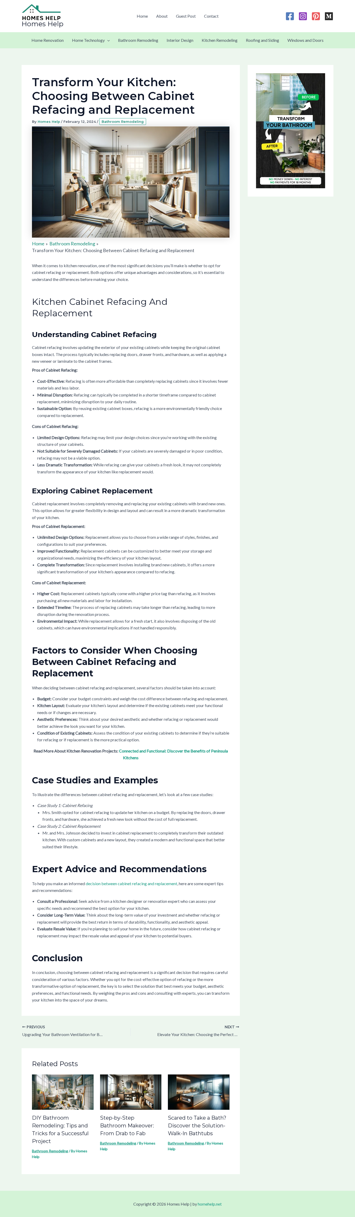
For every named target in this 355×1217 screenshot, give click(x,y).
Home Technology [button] (88, 40)
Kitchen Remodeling (220, 40)
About (162, 16)
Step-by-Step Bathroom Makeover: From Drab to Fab (127, 1126)
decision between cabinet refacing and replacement (131, 883)
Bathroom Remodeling (138, 40)
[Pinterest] (315, 16)
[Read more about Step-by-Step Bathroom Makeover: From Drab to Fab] (131, 1091)
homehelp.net (210, 1203)
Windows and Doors (305, 40)
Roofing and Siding (262, 40)
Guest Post (186, 16)
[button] (107, 40)
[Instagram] (302, 16)
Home (142, 16)
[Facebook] (289, 16)
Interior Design (180, 40)
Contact (211, 16)
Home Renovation (47, 40)
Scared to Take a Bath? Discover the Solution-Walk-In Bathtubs (197, 1126)
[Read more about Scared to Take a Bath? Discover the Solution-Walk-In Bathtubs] (198, 1091)
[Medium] (328, 16)
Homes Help (42, 24)
